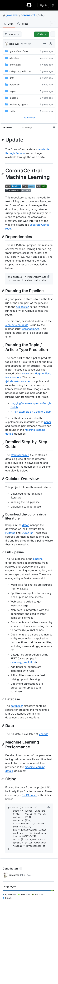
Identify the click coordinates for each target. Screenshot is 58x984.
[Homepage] (29, 5)
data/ (25, 525)
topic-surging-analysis (21, 104)
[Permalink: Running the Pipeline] (3, 290)
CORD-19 (27, 532)
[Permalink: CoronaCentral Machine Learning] (3, 174)
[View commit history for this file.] (50, 43)
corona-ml (28, 15)
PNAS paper (29, 795)
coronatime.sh (30, 328)
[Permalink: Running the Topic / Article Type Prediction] (3, 347)
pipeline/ (38, 558)
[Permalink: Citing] (3, 779)
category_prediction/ (23, 662)
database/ (17, 705)
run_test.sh (22, 306)
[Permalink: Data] (3, 725)
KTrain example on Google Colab (30, 411)
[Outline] (54, 127)
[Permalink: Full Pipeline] (3, 552)
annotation (15, 64)
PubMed (10, 532)
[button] (49, 276)
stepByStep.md (20, 455)
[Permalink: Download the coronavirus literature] (3, 516)
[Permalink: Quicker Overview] (3, 478)
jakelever (12, 15)
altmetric (14, 58)
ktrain (25, 373)
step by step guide (16, 325)
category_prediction (20, 71)
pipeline (14, 97)
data (12, 78)
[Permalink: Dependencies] (3, 236)
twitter (13, 111)
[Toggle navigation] (5, 5)
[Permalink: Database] (3, 699)
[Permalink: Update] (3, 139)
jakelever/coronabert (19, 381)
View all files (29, 117)
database (14, 84)
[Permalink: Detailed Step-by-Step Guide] (3, 444)
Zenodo (43, 734)
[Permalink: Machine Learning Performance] (3, 744)
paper (13, 91)
